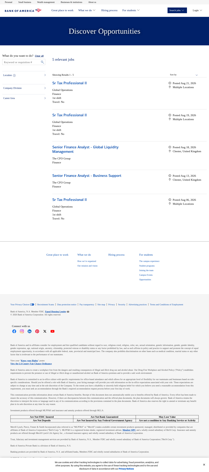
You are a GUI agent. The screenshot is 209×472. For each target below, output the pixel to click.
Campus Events (146, 275)
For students (129, 10)
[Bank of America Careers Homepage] (23, 11)
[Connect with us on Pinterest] (37, 331)
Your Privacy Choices (19, 305)
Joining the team (146, 270)
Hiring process (109, 10)
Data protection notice (66, 304)
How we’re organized (86, 261)
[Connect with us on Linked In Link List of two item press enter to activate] (29, 331)
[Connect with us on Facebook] (14, 331)
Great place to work (62, 10)
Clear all (39, 56)
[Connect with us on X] (45, 331)
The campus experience (149, 261)
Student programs (147, 266)
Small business (24, 2)
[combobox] (187, 74)
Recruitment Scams (45, 304)
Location (7, 75)
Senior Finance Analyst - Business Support (86, 176)
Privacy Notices (126, 469)
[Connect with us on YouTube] (52, 331)
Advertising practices (138, 304)
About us (92, 2)
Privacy (111, 304)
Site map (101, 304)
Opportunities (145, 279)
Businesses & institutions (71, 2)
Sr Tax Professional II (69, 83)
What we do (85, 10)
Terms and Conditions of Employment (166, 304)
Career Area (9, 98)
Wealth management (46, 2)
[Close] (204, 464)
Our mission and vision (87, 266)
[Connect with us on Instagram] (22, 331)
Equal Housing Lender (57, 311)
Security (121, 304)
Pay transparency (87, 304)
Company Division (12, 88)
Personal (8, 2)
